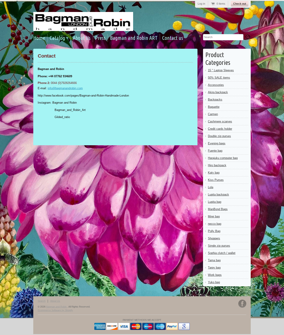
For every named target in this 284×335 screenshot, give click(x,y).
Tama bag (214, 260)
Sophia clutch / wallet (221, 253)
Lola (210, 187)
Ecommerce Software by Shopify (55, 310)
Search (41, 301)
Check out (239, 3)
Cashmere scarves (220, 121)
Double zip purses (219, 136)
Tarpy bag (214, 267)
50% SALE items (219, 77)
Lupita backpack (218, 194)
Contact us (172, 38)
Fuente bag (215, 150)
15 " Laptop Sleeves (221, 70)
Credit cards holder (220, 128)
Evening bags (216, 143)
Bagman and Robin (56, 306)
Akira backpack (218, 92)
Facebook (242, 304)
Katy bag (213, 172)
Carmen (213, 114)
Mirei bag (214, 216)
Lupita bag (214, 201)
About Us (82, 38)
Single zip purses (219, 245)
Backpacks (215, 99)
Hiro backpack (217, 165)
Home (39, 38)
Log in (201, 3)
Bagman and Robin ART (134, 38)
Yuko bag (214, 282)
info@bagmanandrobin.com (65, 88)
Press (100, 38)
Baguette (213, 106)
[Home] (83, 27)
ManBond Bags (218, 209)
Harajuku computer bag (223, 158)
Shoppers (214, 238)
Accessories (216, 85)
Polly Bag (214, 231)
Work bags (215, 275)
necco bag (214, 223)
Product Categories (217, 58)
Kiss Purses (216, 180)
